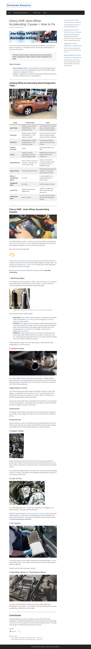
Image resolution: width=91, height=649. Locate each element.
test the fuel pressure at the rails (21, 519)
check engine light (19, 261)
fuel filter (41, 513)
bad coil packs (24, 331)
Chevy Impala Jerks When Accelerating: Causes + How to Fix (26, 639)
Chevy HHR (14, 636)
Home (9, 12)
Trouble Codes (36, 12)
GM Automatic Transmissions (21, 12)
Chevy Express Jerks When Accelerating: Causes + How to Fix (27, 637)
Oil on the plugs (31, 319)
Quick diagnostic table (20, 68)
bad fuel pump (32, 513)
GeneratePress (56, 646)
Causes (15, 74)
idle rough (24, 329)
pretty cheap (26, 264)
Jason (65, 20)
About (44, 12)
